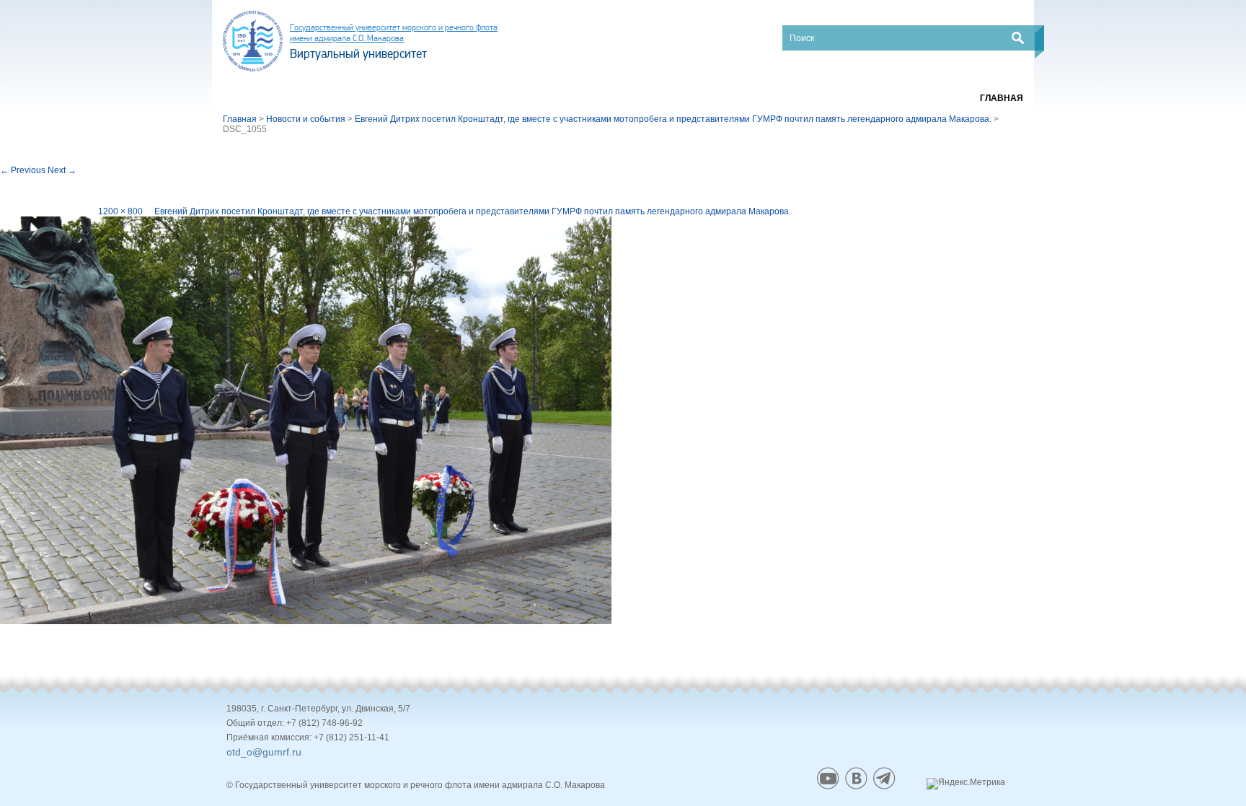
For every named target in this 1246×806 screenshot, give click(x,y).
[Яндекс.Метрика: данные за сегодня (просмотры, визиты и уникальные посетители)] (966, 783)
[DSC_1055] (305, 420)
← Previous (22, 170)
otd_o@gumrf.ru (263, 752)
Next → (62, 170)
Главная (1001, 98)
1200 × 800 (120, 211)
